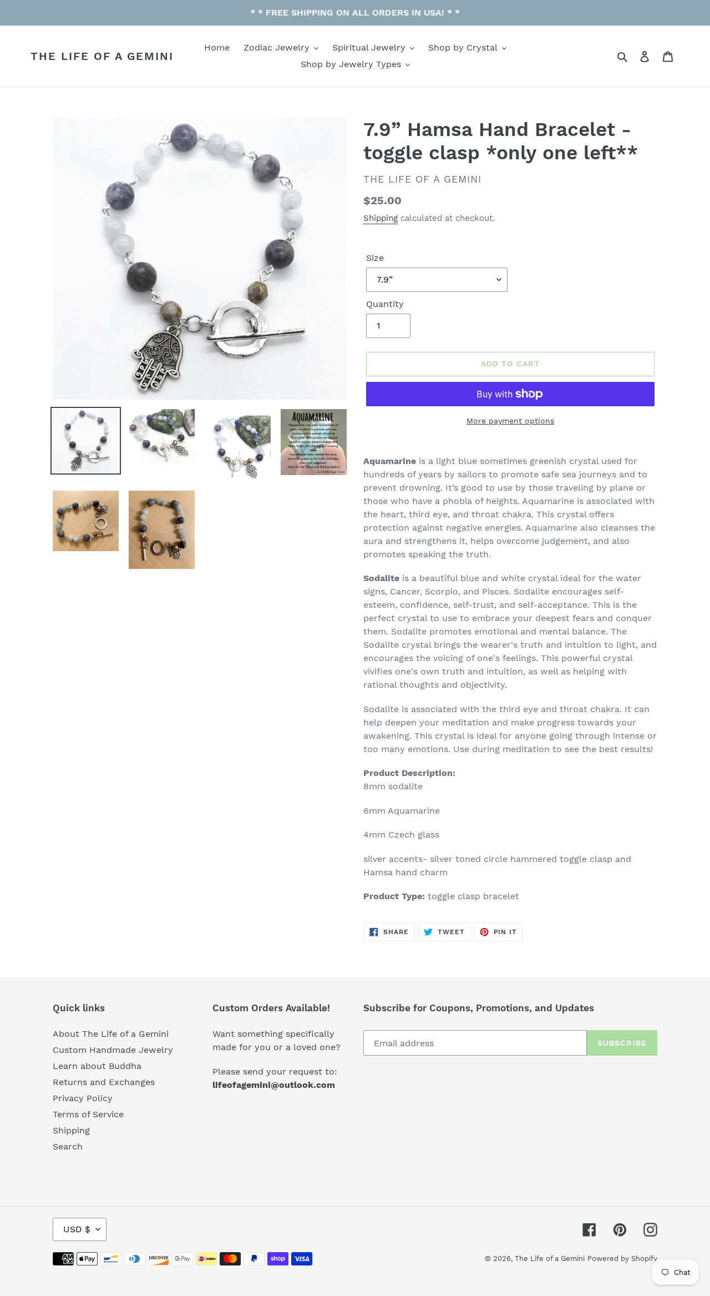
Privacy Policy (83, 1098)
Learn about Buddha (97, 1066)
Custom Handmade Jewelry (113, 1050)
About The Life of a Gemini (111, 1033)
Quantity (385, 304)
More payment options (510, 420)
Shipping (380, 218)
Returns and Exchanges (104, 1082)
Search (68, 1146)
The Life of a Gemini (102, 56)
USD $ (76, 1229)
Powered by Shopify (622, 1258)
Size (375, 258)
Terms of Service (88, 1114)
